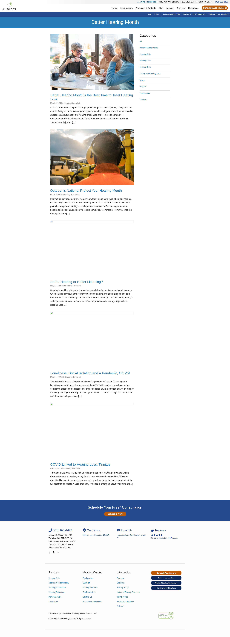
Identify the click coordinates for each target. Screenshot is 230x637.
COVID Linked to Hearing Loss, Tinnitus (80, 464)
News (142, 80)
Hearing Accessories (57, 588)
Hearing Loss (145, 61)
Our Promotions (89, 592)
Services (181, 8)
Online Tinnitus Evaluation (194, 14)
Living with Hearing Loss (150, 74)
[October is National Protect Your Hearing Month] (92, 157)
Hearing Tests (145, 67)
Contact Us (87, 597)
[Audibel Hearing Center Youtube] (58, 552)
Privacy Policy (123, 588)
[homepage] (9, 6)
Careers (120, 578)
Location (170, 8)
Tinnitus (143, 99)
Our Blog (120, 583)
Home (115, 8)
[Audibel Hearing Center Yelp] (54, 552)
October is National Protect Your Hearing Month (86, 190)
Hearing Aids (126, 8)
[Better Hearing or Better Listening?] (92, 248)
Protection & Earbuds (145, 8)
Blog (149, 14)
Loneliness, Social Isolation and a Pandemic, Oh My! (90, 373)
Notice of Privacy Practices (128, 592)
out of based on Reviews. (164, 534)
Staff (161, 8)
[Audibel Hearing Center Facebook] (50, 552)
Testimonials (145, 93)
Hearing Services (90, 588)
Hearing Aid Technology (59, 583)
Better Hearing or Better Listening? (76, 282)
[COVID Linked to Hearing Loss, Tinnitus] (92, 431)
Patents (120, 606)
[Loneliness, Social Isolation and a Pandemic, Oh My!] (92, 339)
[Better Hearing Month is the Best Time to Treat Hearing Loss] (92, 61)
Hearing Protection (56, 592)
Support (143, 87)
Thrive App (53, 602)
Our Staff (86, 583)
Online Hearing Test (147, 2)
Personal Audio (55, 597)
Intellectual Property (125, 602)
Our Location (88, 578)
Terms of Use (122, 597)
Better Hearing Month (149, 48)
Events (157, 14)
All (141, 41)
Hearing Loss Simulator (219, 14)
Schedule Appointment (215, 8)
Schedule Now (115, 514)
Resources (193, 8)
